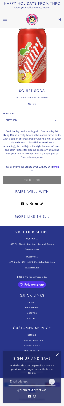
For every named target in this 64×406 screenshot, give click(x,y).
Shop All (32, 302)
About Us (32, 313)
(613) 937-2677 (32, 249)
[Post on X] (27, 203)
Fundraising (32, 308)
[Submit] (52, 382)
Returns (32, 335)
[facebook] (29, 396)
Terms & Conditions (32, 340)
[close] (57, 354)
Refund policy (32, 346)
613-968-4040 (32, 267)
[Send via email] (37, 204)
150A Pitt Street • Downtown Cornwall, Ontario (32, 244)
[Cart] (59, 19)
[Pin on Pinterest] (32, 204)
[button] (42, 204)
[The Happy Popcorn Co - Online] (32, 19)
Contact (32, 318)
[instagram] (34, 396)
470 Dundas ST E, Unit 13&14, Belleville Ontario (32, 262)
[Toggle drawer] (5, 19)
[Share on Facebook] (22, 204)
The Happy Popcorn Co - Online (32, 98)
